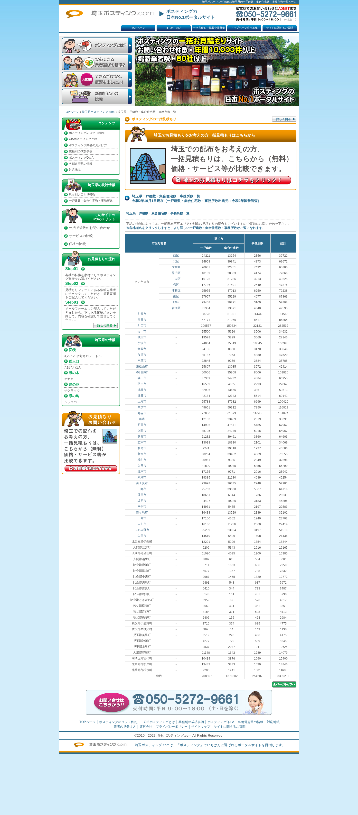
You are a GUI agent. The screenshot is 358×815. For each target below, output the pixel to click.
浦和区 (176, 290)
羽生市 (142, 384)
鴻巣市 (142, 389)
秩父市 (142, 337)
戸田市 (142, 424)
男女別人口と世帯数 (82, 194)
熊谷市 (142, 319)
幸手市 (142, 506)
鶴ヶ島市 (142, 512)
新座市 (142, 454)
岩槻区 (176, 308)
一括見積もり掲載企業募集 (209, 27)
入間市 (142, 430)
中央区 (176, 279)
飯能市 (142, 349)
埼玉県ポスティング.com (98, 112)
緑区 (176, 302)
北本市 (142, 471)
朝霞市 (142, 436)
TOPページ (138, 27)
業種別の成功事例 (80, 151)
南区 (176, 296)
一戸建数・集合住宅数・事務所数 (91, 200)
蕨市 (142, 419)
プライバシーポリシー (172, 726)
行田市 (142, 331)
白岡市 (142, 535)
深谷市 (142, 395)
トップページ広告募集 (244, 27)
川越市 (142, 314)
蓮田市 (142, 495)
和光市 (142, 448)
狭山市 (142, 378)
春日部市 (142, 372)
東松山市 (142, 366)
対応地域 (75, 170)
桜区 (176, 284)
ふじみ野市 (142, 530)
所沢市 (142, 343)
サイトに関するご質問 (279, 27)
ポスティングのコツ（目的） (88, 133)
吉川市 (142, 524)
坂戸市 (142, 500)
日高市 (142, 518)
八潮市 (142, 477)
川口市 (142, 325)
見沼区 (176, 273)
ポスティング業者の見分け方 (88, 145)
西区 (176, 255)
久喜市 (142, 465)
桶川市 (142, 460)
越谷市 (142, 413)
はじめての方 (174, 27)
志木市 (142, 442)
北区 (176, 261)
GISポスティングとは (83, 139)
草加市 (142, 407)
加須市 (142, 354)
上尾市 (142, 401)
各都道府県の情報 (80, 163)
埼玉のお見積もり (233, 180)
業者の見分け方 (125, 726)
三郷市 (142, 489)
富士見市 (142, 483)
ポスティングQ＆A (81, 157)
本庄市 (142, 360)
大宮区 (176, 267)
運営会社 (146, 726)
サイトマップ (200, 726)
